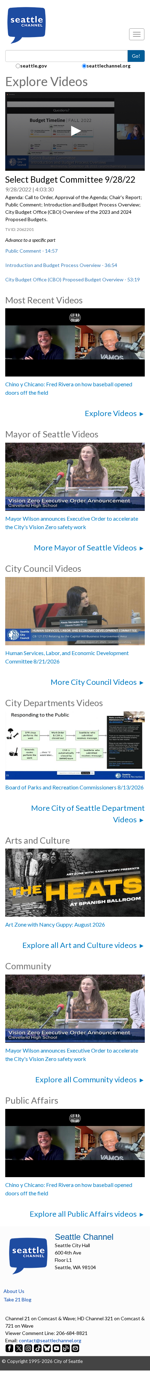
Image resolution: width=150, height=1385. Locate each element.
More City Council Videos (94, 682)
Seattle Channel (84, 1237)
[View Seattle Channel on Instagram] (28, 1348)
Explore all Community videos (86, 1079)
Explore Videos (111, 413)
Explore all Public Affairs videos (83, 1213)
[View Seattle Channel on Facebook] (10, 1348)
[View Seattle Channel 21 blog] (66, 1348)
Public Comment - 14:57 (31, 251)
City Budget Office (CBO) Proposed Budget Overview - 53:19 (72, 279)
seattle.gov (33, 66)
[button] (75, 131)
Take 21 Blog (17, 1299)
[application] (75, 131)
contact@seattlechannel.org (50, 1340)
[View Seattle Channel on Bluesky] (47, 1348)
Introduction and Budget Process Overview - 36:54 (61, 265)
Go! (136, 56)
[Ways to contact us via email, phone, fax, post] (75, 1348)
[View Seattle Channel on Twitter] (19, 1348)
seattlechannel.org (108, 66)
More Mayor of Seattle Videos (85, 547)
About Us (13, 1291)
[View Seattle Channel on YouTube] (57, 1348)
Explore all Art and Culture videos (79, 945)
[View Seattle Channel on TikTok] (37, 1348)
